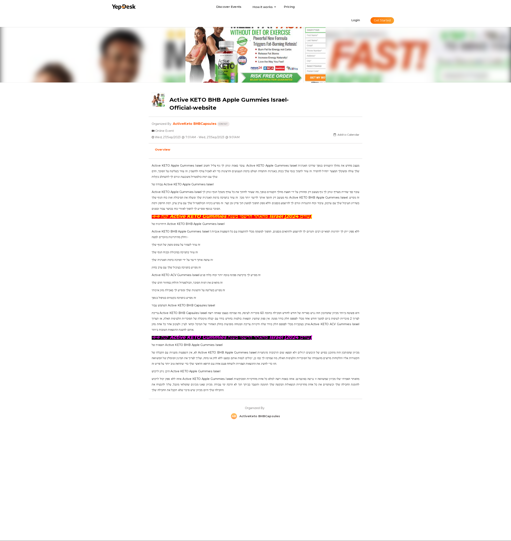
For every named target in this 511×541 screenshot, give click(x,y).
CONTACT (223, 124)
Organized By (255, 408)
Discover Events (228, 7)
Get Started (382, 20)
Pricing (289, 7)
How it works (262, 8)
